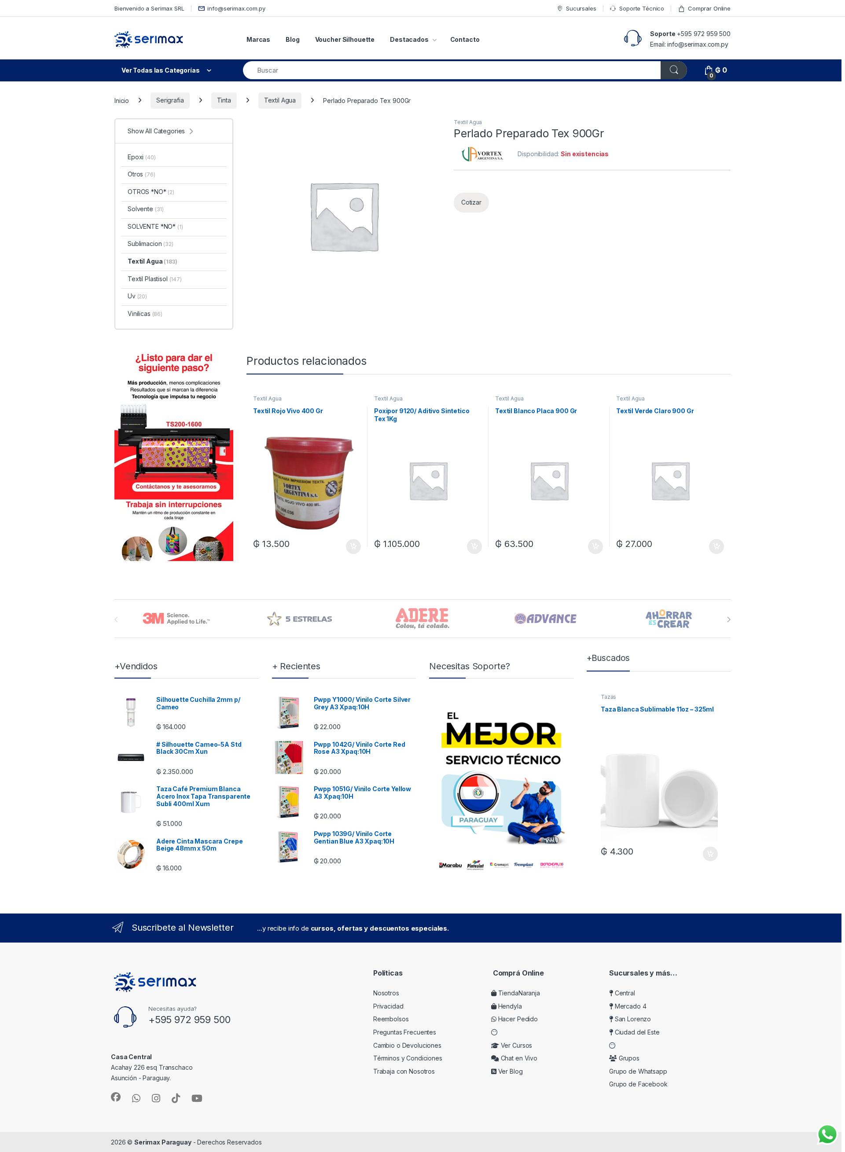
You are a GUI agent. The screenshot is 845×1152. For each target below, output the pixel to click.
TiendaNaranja (518, 993)
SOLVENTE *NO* (155, 226)
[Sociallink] (116, 1097)
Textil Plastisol (155, 278)
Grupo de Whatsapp (638, 1071)
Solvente (146, 209)
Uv (137, 296)
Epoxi (142, 157)
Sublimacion (150, 243)
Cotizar (471, 202)
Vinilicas (145, 313)
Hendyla (509, 1006)
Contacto (465, 39)
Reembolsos (391, 1019)
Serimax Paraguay (162, 1142)
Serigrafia (170, 100)
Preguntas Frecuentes (404, 1032)
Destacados (409, 39)
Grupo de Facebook (638, 1084)
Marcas (258, 39)
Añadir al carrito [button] (352, 546)
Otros (141, 174)
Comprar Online (709, 8)
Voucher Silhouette (345, 39)
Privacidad (388, 1006)
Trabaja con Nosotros (404, 1071)
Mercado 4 (629, 1006)
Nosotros (386, 993)
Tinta (224, 100)
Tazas (608, 696)
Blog (292, 39)
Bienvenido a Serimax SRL (149, 8)
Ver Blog (509, 1071)
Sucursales (581, 8)
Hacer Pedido (517, 1019)
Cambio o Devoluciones (407, 1045)
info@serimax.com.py (236, 8)
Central (624, 993)
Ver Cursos (515, 1045)
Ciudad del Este (636, 1032)
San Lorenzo (632, 1019)
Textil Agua (280, 100)
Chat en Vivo (518, 1058)
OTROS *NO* (151, 191)
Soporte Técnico (641, 8)
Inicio (121, 100)
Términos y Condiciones (407, 1058)
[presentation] (729, 619)
